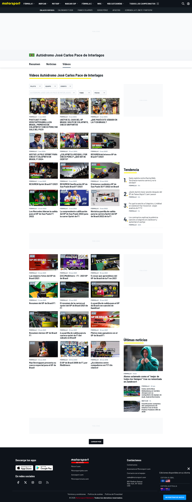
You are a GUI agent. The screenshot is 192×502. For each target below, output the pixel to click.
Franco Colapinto (85, 10)
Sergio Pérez (102, 10)
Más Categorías (114, 3)
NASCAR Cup (70, 3)
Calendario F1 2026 (65, 10)
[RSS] (47, 482)
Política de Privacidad (113, 494)
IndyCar (42, 3)
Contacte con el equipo (136, 473)
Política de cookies (95, 494)
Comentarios (132, 465)
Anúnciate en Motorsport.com (138, 469)
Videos (67, 64)
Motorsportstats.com (80, 479)
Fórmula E (87, 3)
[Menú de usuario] (188, 3)
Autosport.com (77, 475)
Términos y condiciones (77, 494)
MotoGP (55, 3)
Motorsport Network (85, 498)
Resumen (34, 64)
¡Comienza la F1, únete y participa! (138, 10)
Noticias (51, 64)
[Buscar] (183, 3)
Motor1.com (75, 466)
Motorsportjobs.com (79, 470)
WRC (99, 3)
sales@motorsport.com (136, 477)
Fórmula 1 (28, 3)
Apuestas (116, 10)
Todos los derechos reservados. (108, 498)
